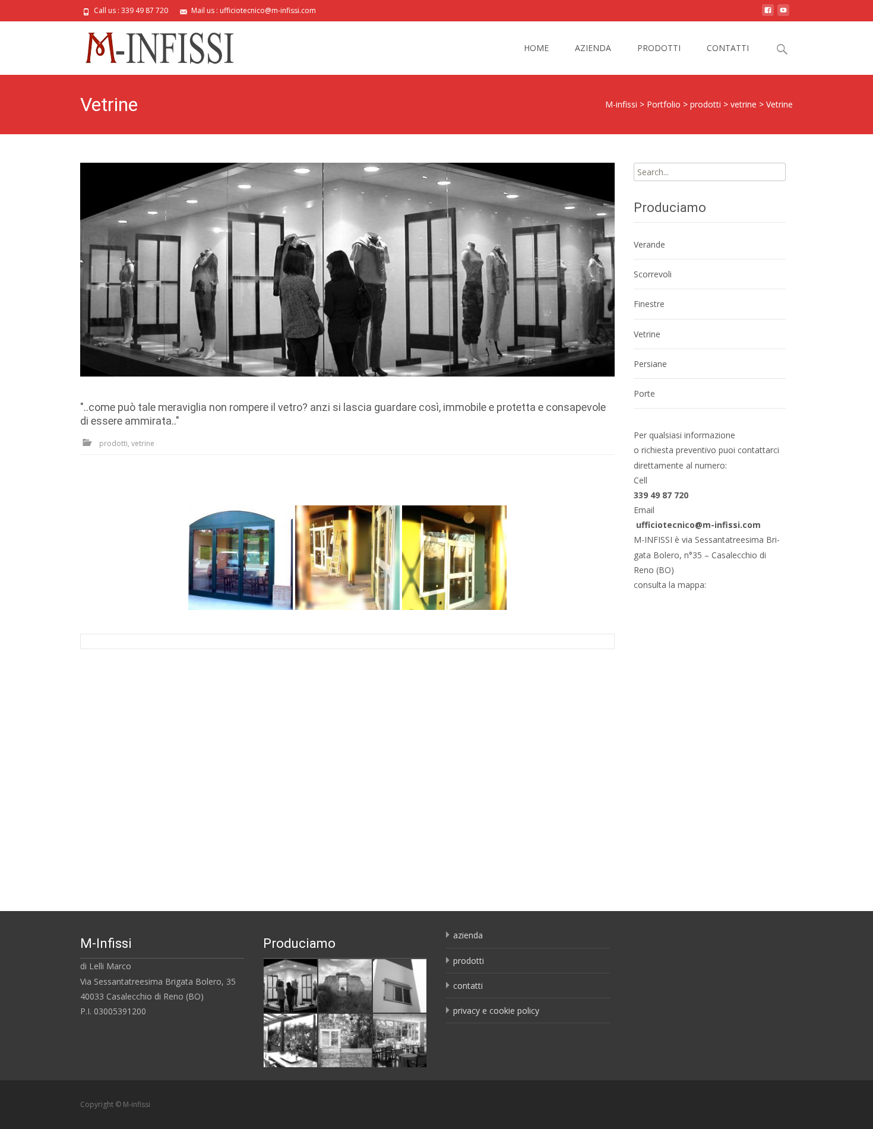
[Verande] (399, 1039)
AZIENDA (593, 47)
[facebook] (768, 14)
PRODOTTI (659, 47)
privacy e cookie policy (496, 1010)
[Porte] (345, 985)
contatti (468, 985)
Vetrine (647, 334)
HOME (536, 47)
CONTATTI (728, 47)
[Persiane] (399, 985)
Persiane (650, 363)
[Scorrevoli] (290, 1039)
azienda (468, 935)
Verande (649, 244)
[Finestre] (345, 1039)
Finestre (649, 303)
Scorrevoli (653, 274)
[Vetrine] (347, 270)
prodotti (468, 960)
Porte (644, 393)
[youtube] (783, 14)
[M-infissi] (150, 45)
